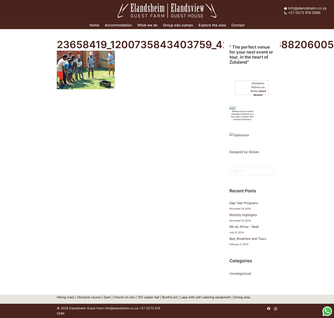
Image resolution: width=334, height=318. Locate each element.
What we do (147, 25)
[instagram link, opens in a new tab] (275, 308)
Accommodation (118, 25)
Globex (254, 152)
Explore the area (212, 25)
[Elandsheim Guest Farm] (167, 10)
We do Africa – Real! (244, 227)
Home (94, 25)
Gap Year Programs (243, 203)
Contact (238, 25)
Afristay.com (237, 111)
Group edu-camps (178, 25)
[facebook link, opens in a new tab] (268, 308)
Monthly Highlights (243, 215)
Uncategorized (240, 273)
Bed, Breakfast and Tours (247, 239)
